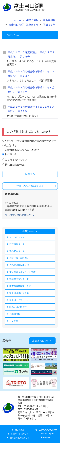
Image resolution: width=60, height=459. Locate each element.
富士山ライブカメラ (19, 300)
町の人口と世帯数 (18, 307)
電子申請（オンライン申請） (23, 272)
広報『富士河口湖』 (19, 258)
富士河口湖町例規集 (19, 293)
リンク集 (13, 321)
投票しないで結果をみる (30, 186)
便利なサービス (30, 231)
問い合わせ (20, 430)
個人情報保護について (20, 438)
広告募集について (42, 340)
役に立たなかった (15, 164)
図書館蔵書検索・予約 (20, 286)
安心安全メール (16, 251)
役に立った (11, 154)
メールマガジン (16, 237)
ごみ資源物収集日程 (19, 265)
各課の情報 (14, 314)
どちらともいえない (16, 159)
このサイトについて (20, 434)
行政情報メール (16, 244)
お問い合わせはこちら (21, 215)
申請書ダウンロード (19, 279)
